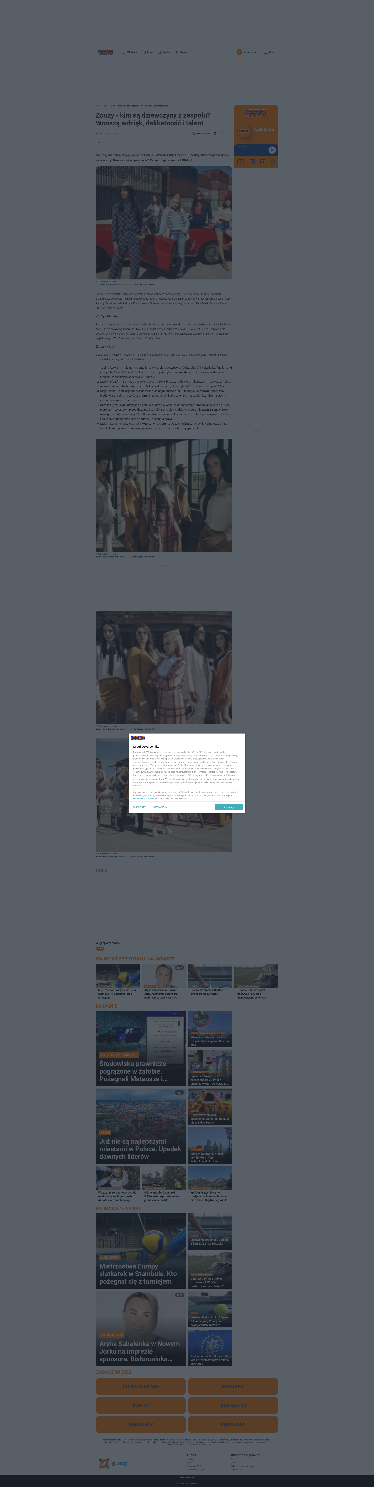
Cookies (151, 798)
